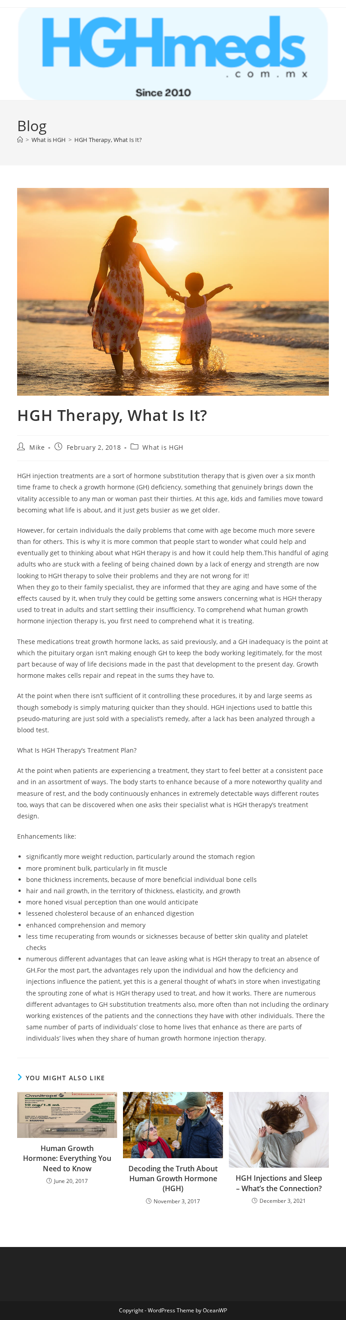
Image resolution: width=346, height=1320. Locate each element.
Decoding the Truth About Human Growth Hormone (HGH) (173, 1179)
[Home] (20, 140)
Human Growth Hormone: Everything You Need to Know (67, 1158)
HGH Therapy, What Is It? (108, 140)
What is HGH (162, 447)
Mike (37, 447)
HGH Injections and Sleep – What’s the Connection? (279, 1183)
